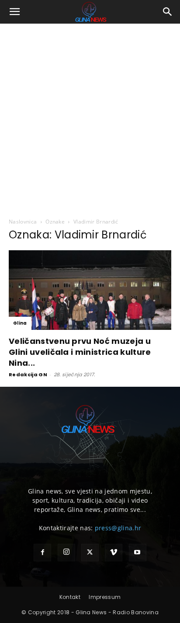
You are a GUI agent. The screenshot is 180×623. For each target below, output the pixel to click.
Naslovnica (23, 221)
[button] (15, 12)
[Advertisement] (90, 118)
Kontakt (69, 597)
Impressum (105, 597)
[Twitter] (90, 552)
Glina (20, 323)
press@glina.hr (118, 528)
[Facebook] (42, 552)
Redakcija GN (28, 374)
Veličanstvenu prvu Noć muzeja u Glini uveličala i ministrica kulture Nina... (80, 352)
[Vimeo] (113, 552)
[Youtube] (137, 552)
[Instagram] (66, 552)
